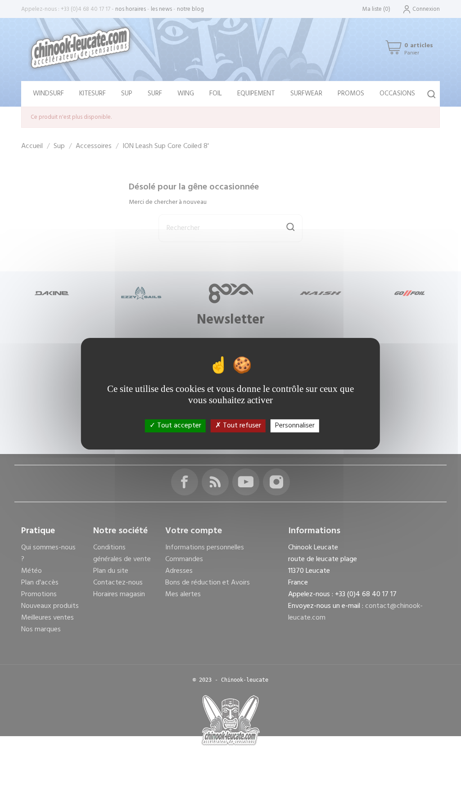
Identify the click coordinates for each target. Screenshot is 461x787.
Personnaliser (295, 425)
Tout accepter (178, 425)
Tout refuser (241, 425)
